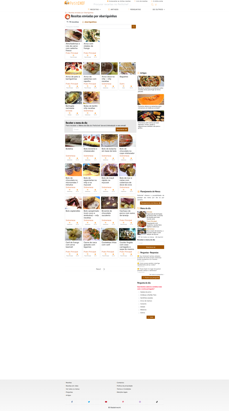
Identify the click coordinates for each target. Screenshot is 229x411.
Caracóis (143, 304)
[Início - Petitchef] (66, 13)
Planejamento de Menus (150, 203)
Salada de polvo (145, 292)
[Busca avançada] (155, 4)
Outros (142, 313)
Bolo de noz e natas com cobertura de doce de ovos (126, 181)
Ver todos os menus (147, 237)
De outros (157, 9)
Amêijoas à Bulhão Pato (148, 295)
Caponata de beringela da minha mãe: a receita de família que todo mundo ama (155, 216)
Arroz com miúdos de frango (88, 46)
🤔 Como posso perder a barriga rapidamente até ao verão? (148, 264)
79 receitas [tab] (74, 22)
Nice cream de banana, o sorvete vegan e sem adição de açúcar (155, 232)
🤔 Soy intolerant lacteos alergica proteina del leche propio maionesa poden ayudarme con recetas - (149, 257)
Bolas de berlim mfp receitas (91, 107)
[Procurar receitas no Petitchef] (152, 4)
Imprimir (160, 237)
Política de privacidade (124, 386)
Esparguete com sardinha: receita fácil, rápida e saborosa (154, 224)
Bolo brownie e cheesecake (90, 150)
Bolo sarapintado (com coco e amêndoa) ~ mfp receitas (91, 214)
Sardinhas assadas (146, 298)
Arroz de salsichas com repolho (90, 79)
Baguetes (124, 77)
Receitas (94, 9)
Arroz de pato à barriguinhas (73, 78)
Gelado (142, 307)
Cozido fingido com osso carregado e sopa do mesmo (127, 245)
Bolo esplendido (73, 211)
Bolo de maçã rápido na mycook (108, 180)
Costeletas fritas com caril (109, 243)
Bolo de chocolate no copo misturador (127, 151)
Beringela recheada (70, 107)
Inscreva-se (122, 129)
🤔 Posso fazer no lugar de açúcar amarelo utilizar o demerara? (149, 269)
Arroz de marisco (146, 301)
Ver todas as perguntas (156, 274)
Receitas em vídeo (72, 386)
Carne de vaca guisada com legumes (90, 244)
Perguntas (135, 9)
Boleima (69, 149)
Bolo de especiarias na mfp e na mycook (90, 181)
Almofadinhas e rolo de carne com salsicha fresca (73, 47)
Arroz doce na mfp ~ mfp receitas (108, 79)
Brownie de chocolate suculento (107, 213)
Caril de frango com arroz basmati (72, 244)
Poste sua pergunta (151, 278)
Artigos (114, 9)
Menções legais (122, 392)
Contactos (120, 382)
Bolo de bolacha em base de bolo (109, 150)
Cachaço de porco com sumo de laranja (127, 213)
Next (100, 269)
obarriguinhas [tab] (90, 22)
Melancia (143, 310)
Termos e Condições (124, 389)
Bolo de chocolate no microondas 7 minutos (72, 181)
